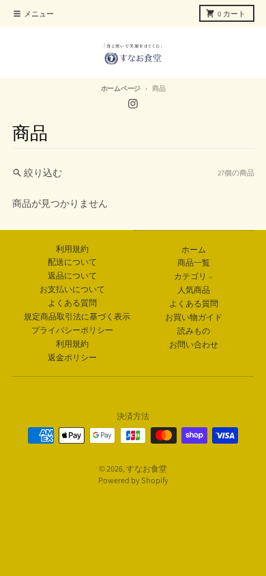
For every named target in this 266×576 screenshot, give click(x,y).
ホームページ (121, 88)
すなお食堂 (146, 468)
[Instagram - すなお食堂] (133, 103)
